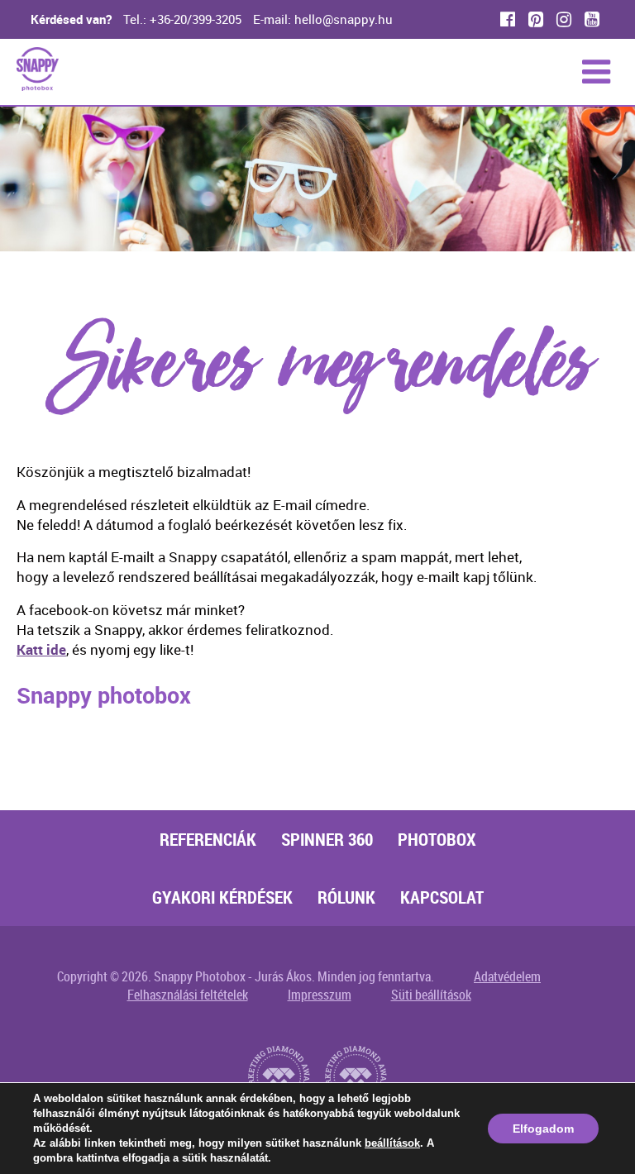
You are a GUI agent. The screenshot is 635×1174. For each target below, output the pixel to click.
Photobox (437, 839)
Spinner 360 (327, 839)
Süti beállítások (431, 994)
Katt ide (41, 649)
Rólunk (346, 897)
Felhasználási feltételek (187, 994)
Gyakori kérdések (222, 897)
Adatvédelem (507, 976)
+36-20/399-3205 (195, 19)
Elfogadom (543, 1128)
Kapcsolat (442, 897)
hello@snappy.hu (343, 19)
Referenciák (208, 839)
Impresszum (319, 994)
